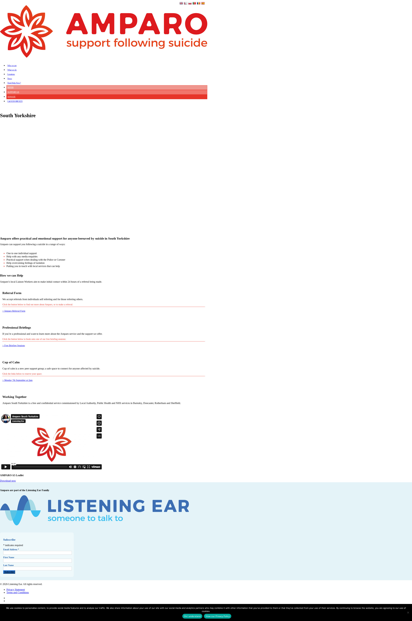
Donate (11, 97)
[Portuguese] (194, 3)
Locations (11, 74)
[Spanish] (203, 3)
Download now (8, 480)
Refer (11, 87)
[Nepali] (185, 3)
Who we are (12, 65)
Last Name (8, 565)
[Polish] (190, 3)
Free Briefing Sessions (14, 345)
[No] (408, 612)
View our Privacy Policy (218, 616)
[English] (181, 3)
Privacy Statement (15, 589)
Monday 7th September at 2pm (18, 380)
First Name (8, 557)
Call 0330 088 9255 (15, 101)
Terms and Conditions (17, 592)
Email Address (11, 549)
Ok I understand (192, 616)
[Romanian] (198, 3)
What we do (12, 70)
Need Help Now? (14, 83)
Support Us (13, 92)
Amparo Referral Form (14, 311)
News (9, 78)
